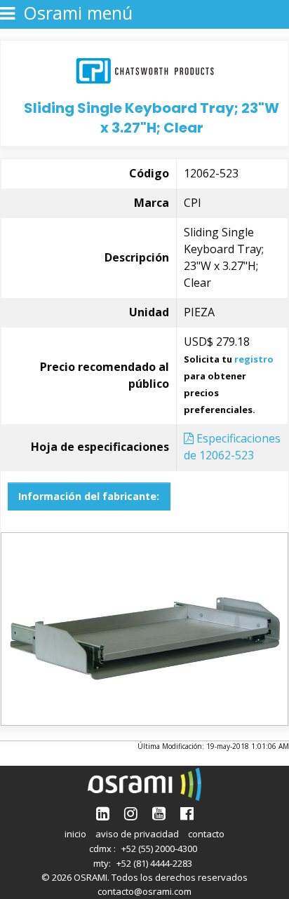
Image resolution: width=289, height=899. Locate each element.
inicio (75, 833)
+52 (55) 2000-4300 (159, 848)
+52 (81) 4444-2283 (154, 863)
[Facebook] (187, 813)
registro (254, 359)
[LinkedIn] (102, 813)
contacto (206, 833)
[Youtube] (159, 813)
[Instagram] (130, 813)
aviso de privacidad (137, 833)
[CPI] (145, 69)
